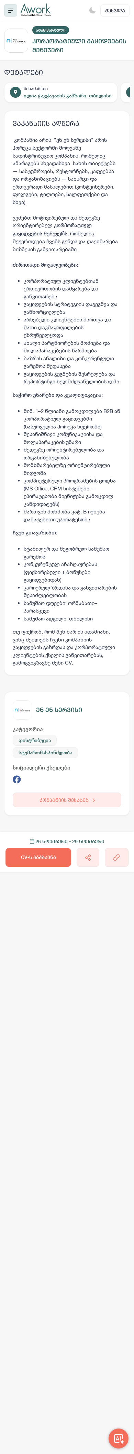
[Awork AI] (119, 1438)
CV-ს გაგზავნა (38, 857)
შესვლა (115, 10)
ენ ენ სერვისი (59, 709)
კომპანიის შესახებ (65, 800)
